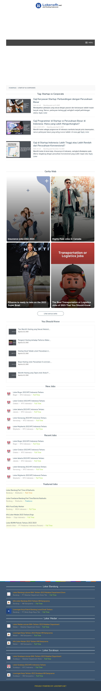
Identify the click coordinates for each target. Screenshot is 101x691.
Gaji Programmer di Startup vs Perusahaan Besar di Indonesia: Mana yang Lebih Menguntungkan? (59, 122)
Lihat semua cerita (50, 313)
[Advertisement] (50, 28)
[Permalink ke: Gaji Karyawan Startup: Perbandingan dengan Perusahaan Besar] (18, 106)
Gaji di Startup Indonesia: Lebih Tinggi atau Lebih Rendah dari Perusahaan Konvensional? (62, 144)
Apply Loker (43, 113)
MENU (91, 43)
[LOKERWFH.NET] (50, 5)
